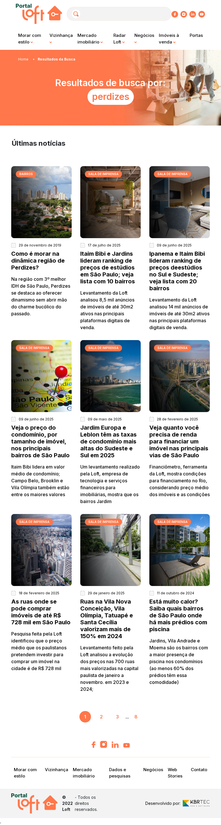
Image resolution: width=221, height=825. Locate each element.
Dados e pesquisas (119, 773)
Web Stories (175, 773)
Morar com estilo (29, 39)
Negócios (144, 35)
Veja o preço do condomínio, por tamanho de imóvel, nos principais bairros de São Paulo (40, 441)
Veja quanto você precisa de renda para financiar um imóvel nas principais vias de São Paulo (178, 441)
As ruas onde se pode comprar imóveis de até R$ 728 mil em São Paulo (41, 612)
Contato (199, 769)
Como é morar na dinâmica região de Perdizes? (38, 260)
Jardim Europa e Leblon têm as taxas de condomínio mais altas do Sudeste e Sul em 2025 (108, 441)
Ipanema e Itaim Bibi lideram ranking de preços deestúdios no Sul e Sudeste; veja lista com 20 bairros (177, 271)
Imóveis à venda (169, 39)
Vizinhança (61, 35)
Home (23, 59)
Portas (196, 35)
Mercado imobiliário (88, 39)
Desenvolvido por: (162, 803)
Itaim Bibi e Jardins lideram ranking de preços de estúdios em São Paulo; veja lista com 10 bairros (107, 267)
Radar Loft (119, 39)
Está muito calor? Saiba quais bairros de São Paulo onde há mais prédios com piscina (178, 615)
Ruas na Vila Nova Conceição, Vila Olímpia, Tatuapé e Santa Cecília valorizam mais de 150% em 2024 (106, 619)
